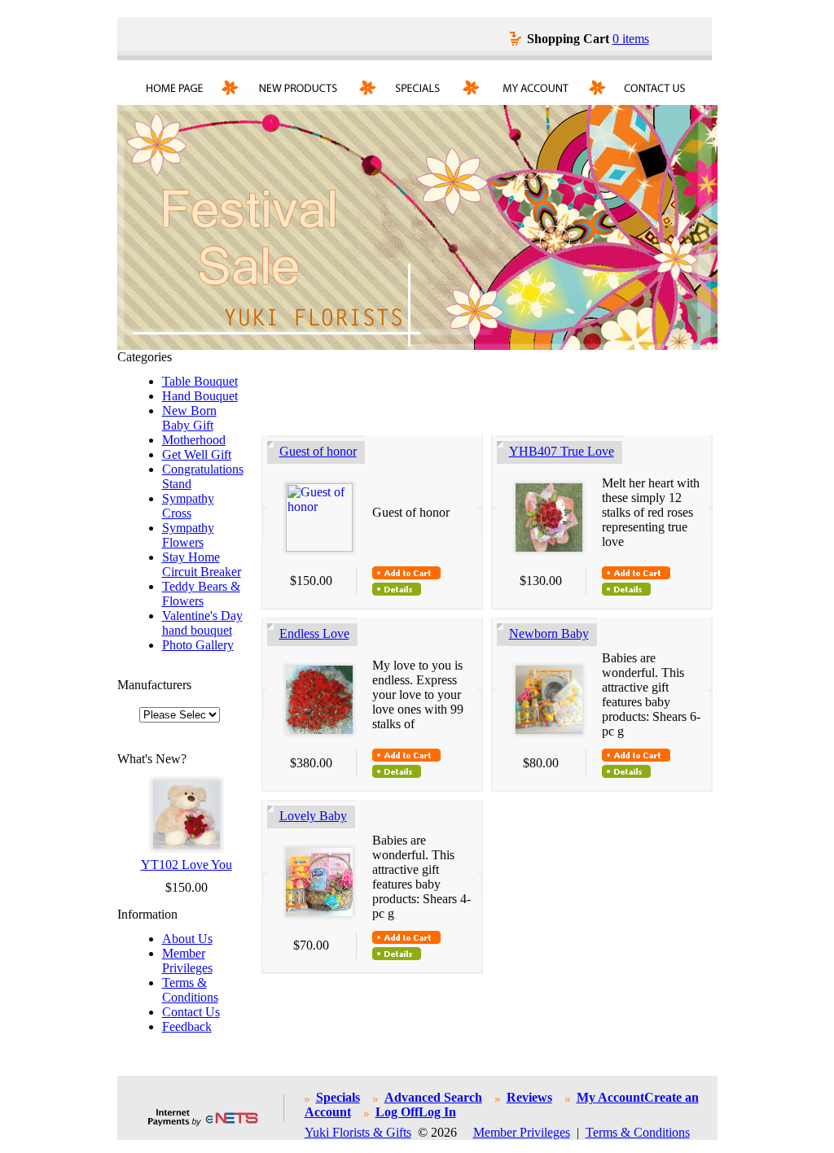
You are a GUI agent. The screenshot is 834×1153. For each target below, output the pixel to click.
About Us (187, 939)
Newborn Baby (549, 633)
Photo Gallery (198, 645)
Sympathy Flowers (188, 535)
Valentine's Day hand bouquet (202, 623)
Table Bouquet (200, 381)
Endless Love (314, 633)
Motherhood (194, 440)
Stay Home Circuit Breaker (201, 564)
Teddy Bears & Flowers (201, 593)
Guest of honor (318, 451)
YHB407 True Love (561, 451)
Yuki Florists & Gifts (358, 1132)
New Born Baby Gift (189, 418)
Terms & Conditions (190, 990)
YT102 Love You (186, 864)
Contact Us (191, 1012)
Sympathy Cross (188, 505)
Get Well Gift (196, 454)
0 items (630, 39)
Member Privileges (187, 960)
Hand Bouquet (200, 396)
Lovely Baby (313, 816)
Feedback (187, 1026)
